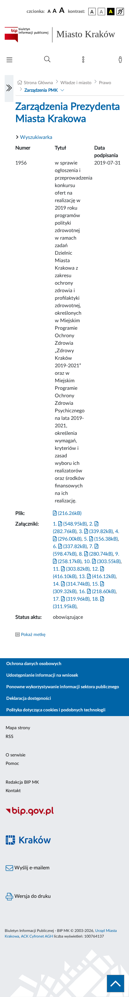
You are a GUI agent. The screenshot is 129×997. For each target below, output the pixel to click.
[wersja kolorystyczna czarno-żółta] (111, 12)
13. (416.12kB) (97, 576)
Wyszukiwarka (36, 137)
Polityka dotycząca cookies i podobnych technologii (56, 710)
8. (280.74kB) (96, 554)
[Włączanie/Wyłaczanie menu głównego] (9, 60)
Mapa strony (18, 728)
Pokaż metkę (33, 635)
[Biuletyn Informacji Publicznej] (64, 814)
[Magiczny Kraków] (64, 843)
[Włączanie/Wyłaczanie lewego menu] (9, 88)
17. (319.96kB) (71, 599)
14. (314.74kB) (71, 584)
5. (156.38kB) (101, 539)
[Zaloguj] (121, 61)
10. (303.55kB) (102, 561)
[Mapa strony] (84, 61)
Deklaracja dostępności (28, 698)
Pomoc (12, 763)
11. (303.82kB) (71, 569)
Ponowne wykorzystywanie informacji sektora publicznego (62, 687)
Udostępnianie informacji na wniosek (42, 675)
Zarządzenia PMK (41, 90)
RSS (9, 737)
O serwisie (15, 755)
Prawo (105, 83)
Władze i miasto (75, 83)
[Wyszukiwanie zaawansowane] (47, 59)
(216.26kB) (69, 513)
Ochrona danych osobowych (33, 664)
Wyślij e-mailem (31, 867)
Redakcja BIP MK (22, 782)
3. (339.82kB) (96, 531)
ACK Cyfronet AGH (37, 936)
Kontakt (13, 791)
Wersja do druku (32, 896)
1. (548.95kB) (70, 523)
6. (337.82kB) (70, 546)
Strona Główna (38, 83)
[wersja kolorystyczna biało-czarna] (101, 12)
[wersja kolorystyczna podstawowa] (92, 12)
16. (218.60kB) (97, 591)
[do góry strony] (115, 983)
